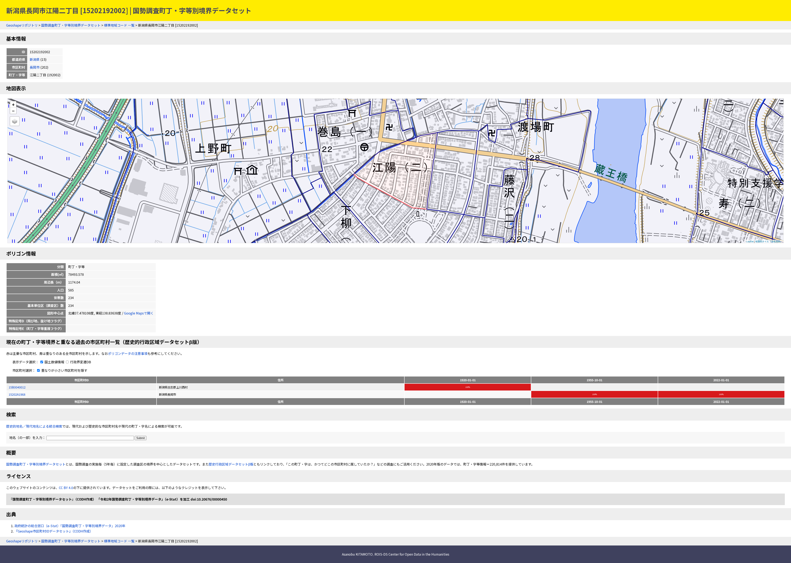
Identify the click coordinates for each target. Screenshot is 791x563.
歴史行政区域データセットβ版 (231, 464)
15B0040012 (17, 387)
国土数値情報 (54, 361)
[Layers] (14, 121)
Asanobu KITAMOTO (357, 554)
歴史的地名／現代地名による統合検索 (34, 426)
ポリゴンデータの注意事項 (127, 353)
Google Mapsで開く (139, 313)
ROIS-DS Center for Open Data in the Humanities (411, 554)
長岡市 (35, 67)
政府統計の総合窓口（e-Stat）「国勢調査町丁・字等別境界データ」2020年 (69, 525)
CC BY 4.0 (66, 487)
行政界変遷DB (80, 361)
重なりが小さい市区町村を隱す (63, 370)
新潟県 (35, 59)
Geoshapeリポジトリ (22, 25)
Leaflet (750, 241)
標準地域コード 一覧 (119, 25)
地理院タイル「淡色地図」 (768, 241)
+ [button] (13, 104)
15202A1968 (17, 394)
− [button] (13, 111)
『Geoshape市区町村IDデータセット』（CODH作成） (53, 531)
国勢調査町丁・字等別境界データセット (71, 25)
